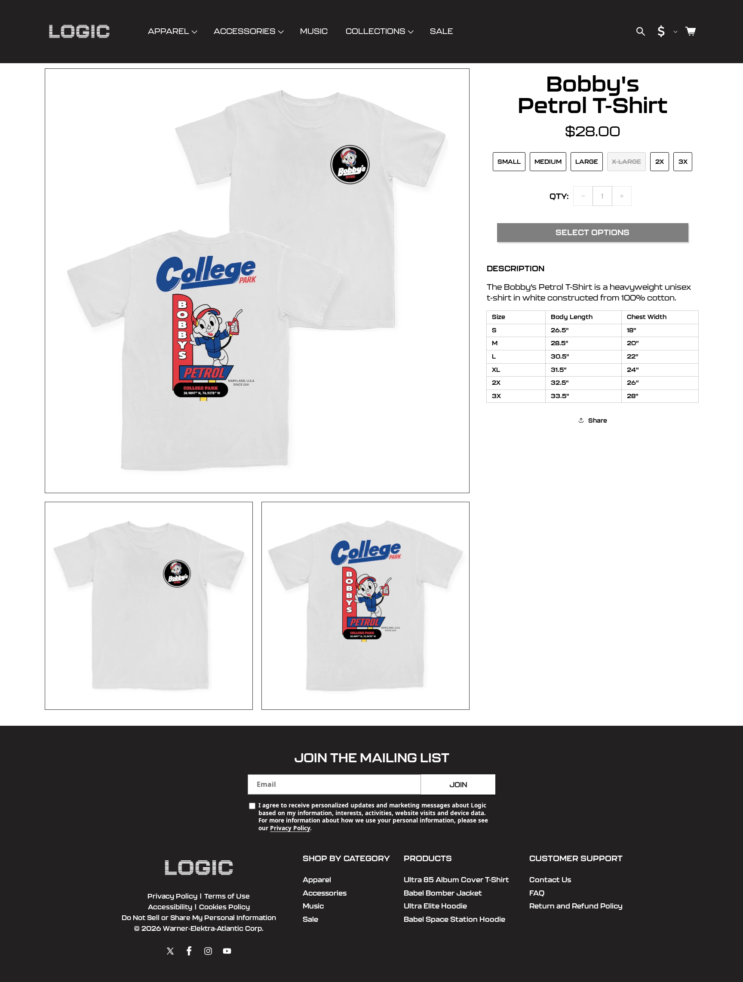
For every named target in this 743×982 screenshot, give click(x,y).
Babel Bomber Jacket (443, 893)
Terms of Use (227, 896)
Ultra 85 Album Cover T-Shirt (456, 880)
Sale (310, 919)
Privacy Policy (290, 828)
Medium (548, 161)
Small (509, 161)
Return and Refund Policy (576, 906)
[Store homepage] (198, 867)
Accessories (245, 31)
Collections (375, 31)
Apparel (168, 31)
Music (313, 906)
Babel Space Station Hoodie (454, 919)
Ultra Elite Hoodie (435, 906)
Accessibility (170, 907)
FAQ (536, 893)
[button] (172, 31)
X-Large (626, 161)
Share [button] (597, 420)
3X (683, 161)
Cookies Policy (224, 907)
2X (659, 161)
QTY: (559, 195)
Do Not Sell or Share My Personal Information (199, 917)
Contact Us (550, 880)
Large (586, 161)
